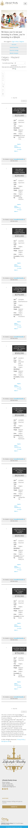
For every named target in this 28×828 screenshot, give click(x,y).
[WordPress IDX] (15, 741)
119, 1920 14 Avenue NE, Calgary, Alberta (19, 170)
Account (14, 44)
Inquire (19, 144)
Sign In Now (15, 41)
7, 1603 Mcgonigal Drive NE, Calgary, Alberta (19, 289)
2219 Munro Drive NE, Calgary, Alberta (19, 591)
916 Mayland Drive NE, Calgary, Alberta (19, 470)
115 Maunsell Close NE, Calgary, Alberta (19, 410)
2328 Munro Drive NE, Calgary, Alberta (19, 530)
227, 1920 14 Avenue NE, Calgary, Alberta (19, 231)
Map (20, 147)
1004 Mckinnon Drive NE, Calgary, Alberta (19, 348)
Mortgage (19, 149)
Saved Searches (14, 47)
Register (22, 41)
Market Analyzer (14, 53)
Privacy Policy (21, 739)
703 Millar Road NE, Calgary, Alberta (19, 649)
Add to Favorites (16, 146)
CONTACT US (14, 807)
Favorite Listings (14, 50)
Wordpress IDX (5, 741)
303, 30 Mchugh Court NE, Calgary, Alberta (19, 110)
